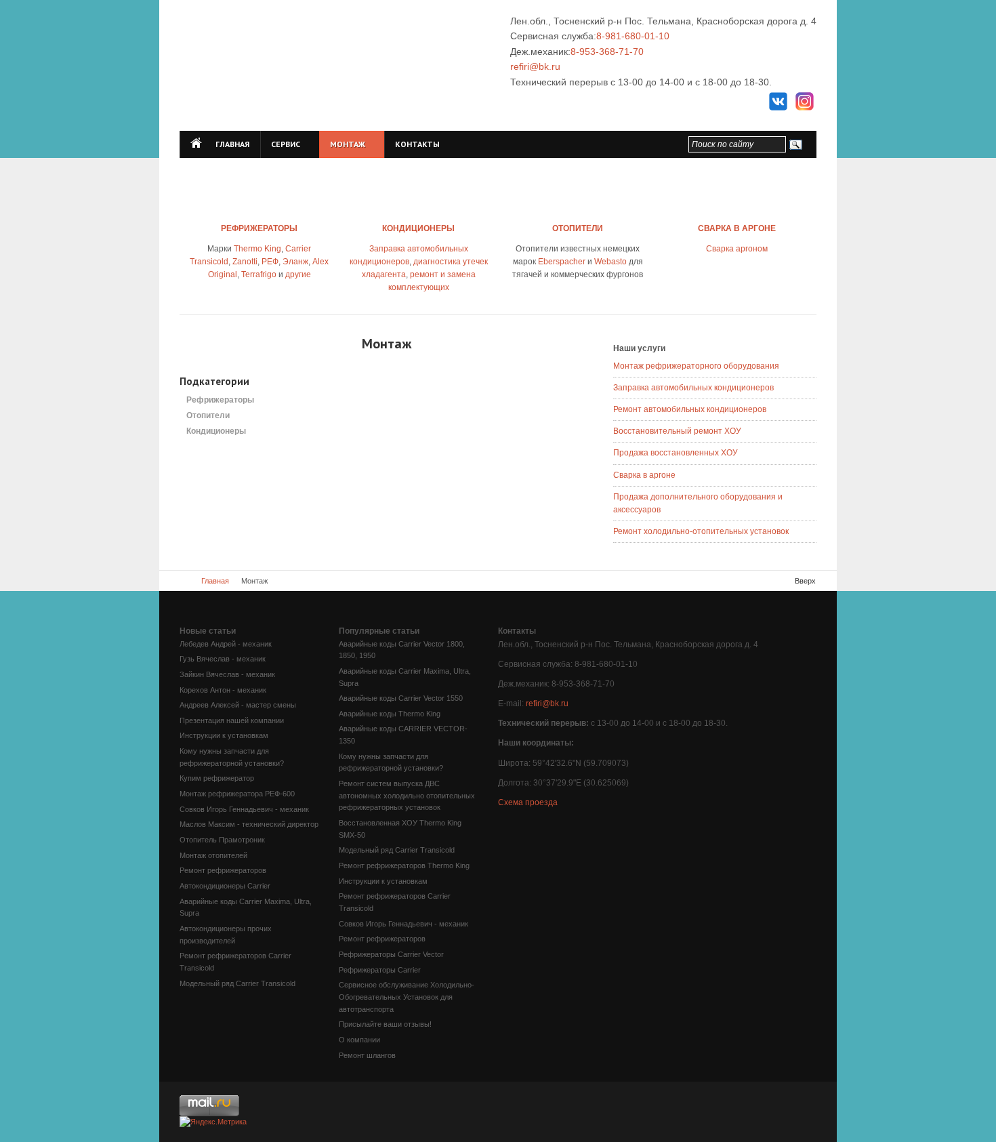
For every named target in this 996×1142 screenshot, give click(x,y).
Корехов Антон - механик (223, 690)
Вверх (805, 581)
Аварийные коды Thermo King (389, 714)
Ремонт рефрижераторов (223, 870)
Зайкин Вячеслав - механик (227, 674)
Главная (215, 581)
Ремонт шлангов (367, 1055)
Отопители (208, 415)
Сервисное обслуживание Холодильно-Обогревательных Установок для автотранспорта (406, 997)
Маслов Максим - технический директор (249, 824)
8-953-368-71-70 (607, 51)
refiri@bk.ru (535, 66)
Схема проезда (528, 802)
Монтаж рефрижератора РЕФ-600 (237, 794)
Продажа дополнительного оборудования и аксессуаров (698, 503)
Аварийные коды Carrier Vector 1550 (401, 698)
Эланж (295, 261)
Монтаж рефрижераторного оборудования (696, 366)
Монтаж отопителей (213, 855)
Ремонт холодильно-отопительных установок (701, 531)
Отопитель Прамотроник (222, 840)
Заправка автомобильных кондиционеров (693, 387)
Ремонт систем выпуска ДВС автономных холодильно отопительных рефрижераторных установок (407, 795)
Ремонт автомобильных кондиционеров (689, 409)
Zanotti (244, 261)
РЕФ (270, 261)
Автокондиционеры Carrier (225, 886)
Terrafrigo (258, 274)
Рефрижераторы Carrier (380, 970)
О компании (359, 1040)
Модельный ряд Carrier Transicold (237, 983)
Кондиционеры (216, 431)
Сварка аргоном (737, 248)
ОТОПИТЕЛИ (577, 228)
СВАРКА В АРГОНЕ (737, 228)
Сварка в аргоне (644, 475)
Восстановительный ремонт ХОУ (677, 431)
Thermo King (257, 248)
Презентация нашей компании (232, 720)
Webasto (610, 261)
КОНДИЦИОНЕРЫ (418, 228)
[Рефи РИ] (344, 65)
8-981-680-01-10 (632, 35)
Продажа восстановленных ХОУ (675, 452)
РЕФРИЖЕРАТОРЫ (259, 228)
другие (298, 274)
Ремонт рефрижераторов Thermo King (404, 865)
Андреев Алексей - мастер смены (238, 705)
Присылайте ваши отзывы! (385, 1024)
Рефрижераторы (220, 400)
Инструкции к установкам (224, 735)
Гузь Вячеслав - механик (223, 659)
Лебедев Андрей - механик (226, 644)
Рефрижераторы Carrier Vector (391, 954)
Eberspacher (561, 261)
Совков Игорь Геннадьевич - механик (244, 809)
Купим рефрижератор (217, 778)
